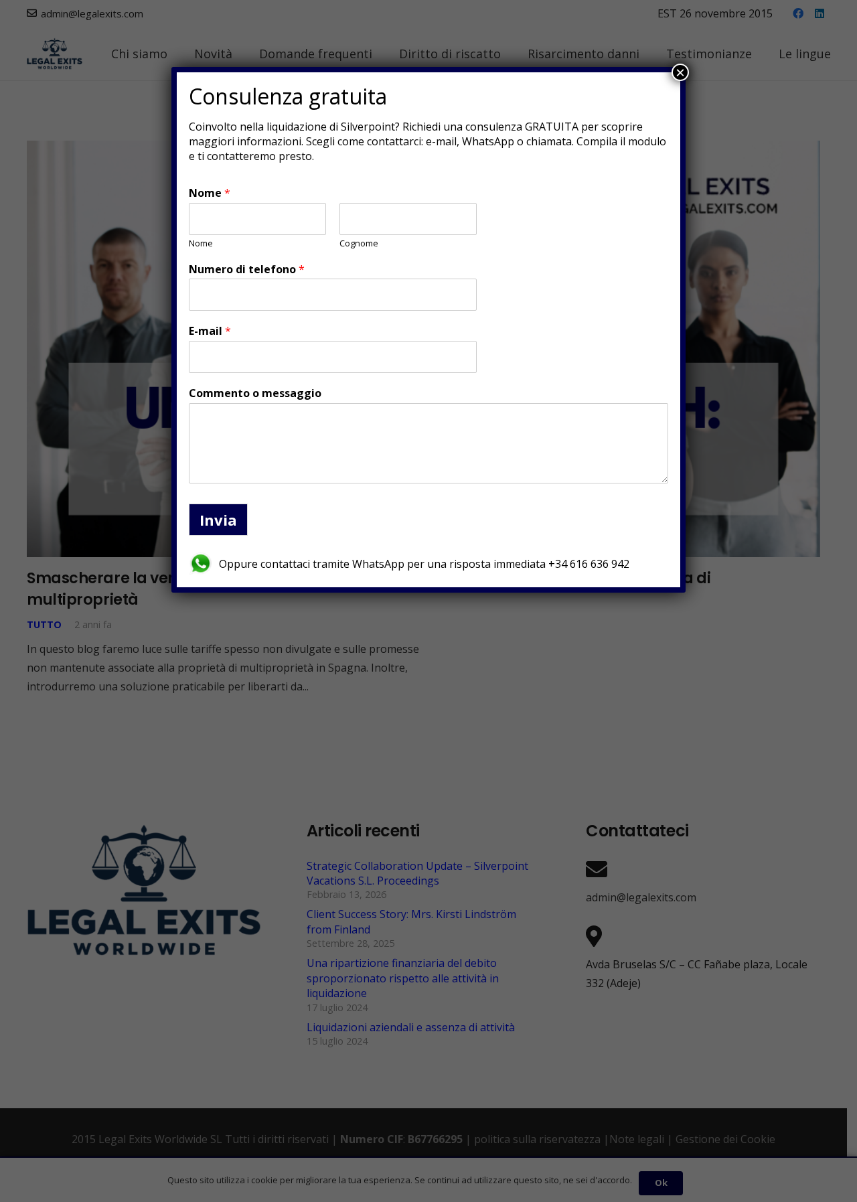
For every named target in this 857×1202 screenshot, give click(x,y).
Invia (218, 520)
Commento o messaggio (255, 393)
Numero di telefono (247, 269)
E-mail (210, 331)
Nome (209, 193)
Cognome (358, 243)
